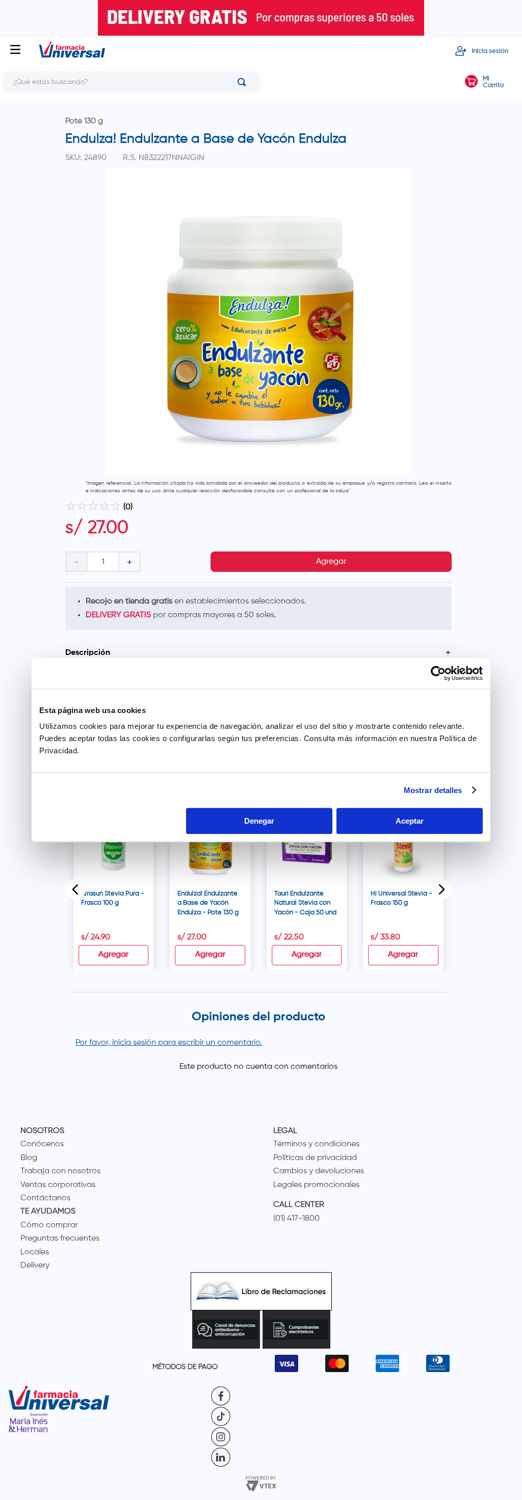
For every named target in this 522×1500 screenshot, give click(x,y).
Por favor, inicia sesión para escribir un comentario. (168, 1043)
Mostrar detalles (433, 790)
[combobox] (131, 82)
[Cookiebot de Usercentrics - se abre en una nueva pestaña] (438, 673)
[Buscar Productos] (244, 82)
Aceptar (410, 821)
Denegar (259, 821)
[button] (258, 653)
